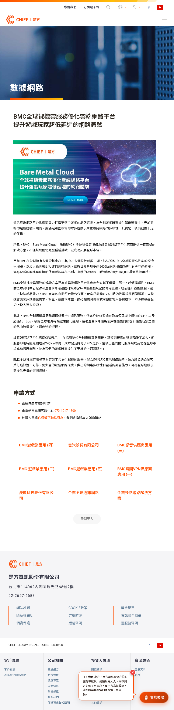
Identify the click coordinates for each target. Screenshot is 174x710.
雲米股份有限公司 (83, 445)
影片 (137, 675)
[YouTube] (160, 7)
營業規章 (53, 691)
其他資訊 (96, 702)
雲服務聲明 (129, 623)
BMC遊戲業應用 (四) (36, 445)
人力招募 (53, 686)
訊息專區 (53, 680)
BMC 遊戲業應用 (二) (36, 469)
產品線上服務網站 (15, 675)
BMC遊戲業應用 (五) (85, 469)
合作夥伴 (53, 675)
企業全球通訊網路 (83, 492)
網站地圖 (23, 608)
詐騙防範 (75, 615)
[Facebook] (149, 7)
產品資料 (140, 669)
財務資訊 (96, 669)
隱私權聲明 (24, 615)
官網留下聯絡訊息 (50, 418)
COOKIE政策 (78, 608)
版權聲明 (75, 623)
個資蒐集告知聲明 (59, 702)
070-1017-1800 (65, 411)
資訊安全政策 (131, 615)
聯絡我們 (53, 697)
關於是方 (53, 669)
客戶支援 (9, 669)
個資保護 (23, 623)
